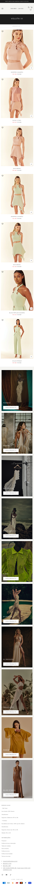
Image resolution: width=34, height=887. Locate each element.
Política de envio (6, 851)
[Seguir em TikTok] (10, 875)
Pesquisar (4, 840)
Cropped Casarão (17, 72)
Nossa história (5, 848)
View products (10, 407)
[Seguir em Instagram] (2, 875)
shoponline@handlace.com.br (10, 861)
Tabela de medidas (6, 846)
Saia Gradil (17, 168)
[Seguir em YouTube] (6, 875)
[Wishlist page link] (30, 10)
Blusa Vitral (17, 120)
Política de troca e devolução (9, 843)
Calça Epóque (17, 360)
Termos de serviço (6, 856)
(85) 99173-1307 (7, 863)
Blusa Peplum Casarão (17, 312)
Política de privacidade (7, 853)
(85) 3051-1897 (7, 866)
